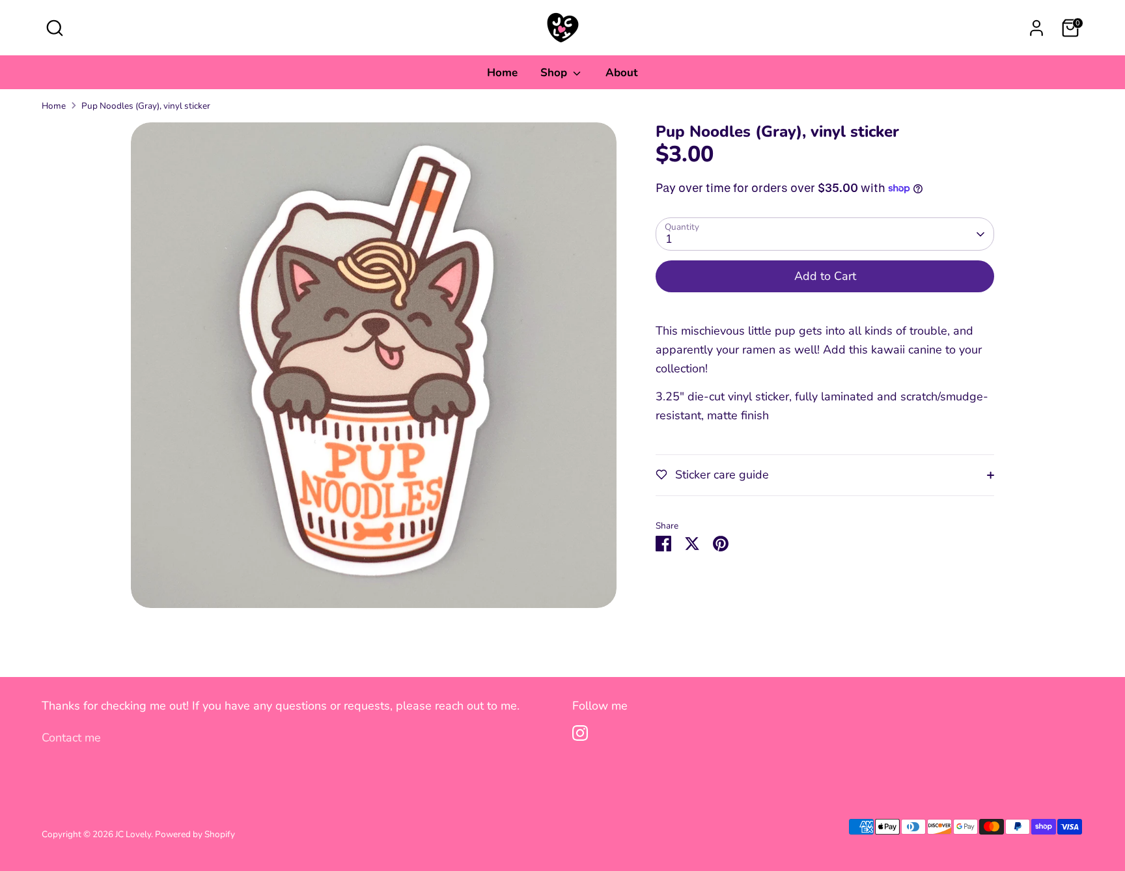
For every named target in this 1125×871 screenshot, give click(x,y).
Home (502, 72)
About (621, 72)
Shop (555, 72)
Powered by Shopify (195, 834)
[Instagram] (580, 733)
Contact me (71, 737)
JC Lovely (133, 834)
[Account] (1036, 28)
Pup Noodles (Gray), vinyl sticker (145, 106)
